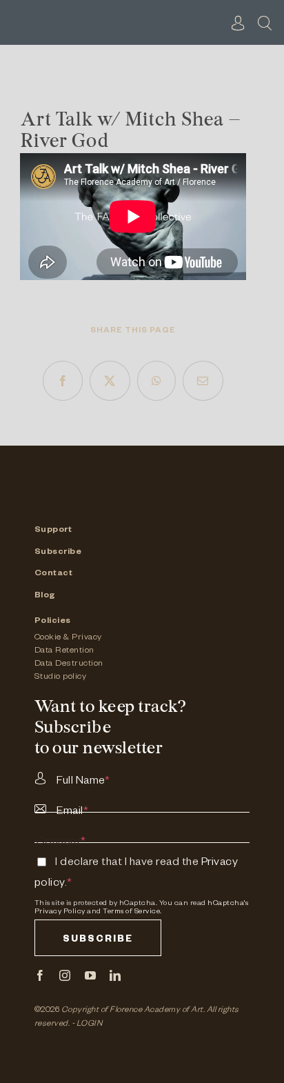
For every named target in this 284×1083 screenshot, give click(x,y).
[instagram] (65, 975)
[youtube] (91, 975)
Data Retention (64, 651)
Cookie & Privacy (68, 638)
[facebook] (40, 975)
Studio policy (60, 677)
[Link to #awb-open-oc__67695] (264, 22)
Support (53, 530)
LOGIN (90, 1024)
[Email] (203, 380)
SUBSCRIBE (98, 940)
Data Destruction (68, 664)
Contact (53, 574)
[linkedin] (115, 975)
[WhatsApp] (157, 380)
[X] (110, 380)
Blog (45, 596)
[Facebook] (63, 380)
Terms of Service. (132, 912)
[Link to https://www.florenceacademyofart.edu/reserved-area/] (238, 22)
